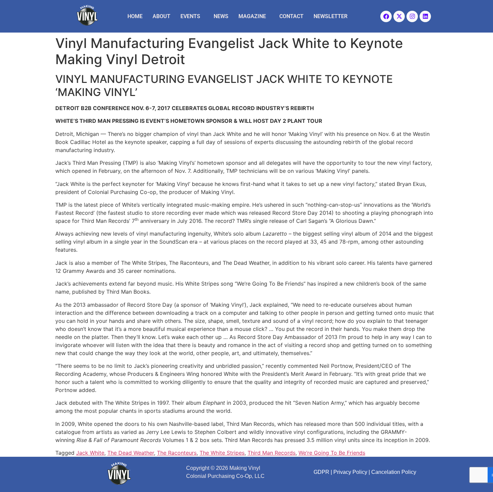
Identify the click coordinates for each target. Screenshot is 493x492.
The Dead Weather (130, 452)
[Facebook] (386, 16)
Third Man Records (271, 452)
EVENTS (190, 16)
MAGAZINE (252, 16)
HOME (135, 16)
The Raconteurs (177, 452)
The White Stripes (222, 452)
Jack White (90, 452)
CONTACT (291, 16)
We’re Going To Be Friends (331, 452)
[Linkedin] (425, 16)
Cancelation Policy (393, 472)
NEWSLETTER (330, 16)
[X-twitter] (399, 16)
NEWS (221, 16)
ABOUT (161, 16)
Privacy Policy (350, 472)
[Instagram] (412, 16)
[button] (192, 16)
